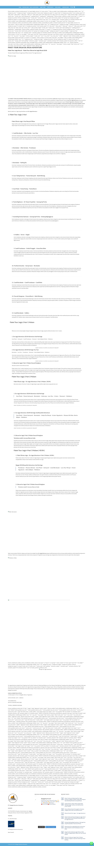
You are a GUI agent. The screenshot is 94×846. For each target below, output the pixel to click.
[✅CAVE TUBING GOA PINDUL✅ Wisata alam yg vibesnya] (56, 819)
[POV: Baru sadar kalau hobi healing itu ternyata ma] (37, 811)
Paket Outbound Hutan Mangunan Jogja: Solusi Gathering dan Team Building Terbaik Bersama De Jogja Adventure (75, 818)
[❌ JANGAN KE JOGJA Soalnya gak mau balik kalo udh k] (37, 815)
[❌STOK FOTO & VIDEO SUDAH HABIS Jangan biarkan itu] (56, 815)
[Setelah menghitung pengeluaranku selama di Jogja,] (50, 811)
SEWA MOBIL (58, 7)
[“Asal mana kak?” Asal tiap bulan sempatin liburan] (44, 808)
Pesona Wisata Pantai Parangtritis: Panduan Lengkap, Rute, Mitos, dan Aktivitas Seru (74, 809)
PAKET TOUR (42, 7)
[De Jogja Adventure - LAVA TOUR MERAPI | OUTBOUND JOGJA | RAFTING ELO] (47, 3)
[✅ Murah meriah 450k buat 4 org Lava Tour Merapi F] (50, 823)
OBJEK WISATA (50, 7)
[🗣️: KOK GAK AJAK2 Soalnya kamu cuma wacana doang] (37, 823)
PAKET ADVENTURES (34, 7)
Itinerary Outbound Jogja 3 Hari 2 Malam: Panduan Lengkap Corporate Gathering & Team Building (75, 838)
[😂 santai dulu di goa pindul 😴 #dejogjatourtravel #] (37, 808)
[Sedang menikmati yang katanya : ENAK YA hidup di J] (50, 808)
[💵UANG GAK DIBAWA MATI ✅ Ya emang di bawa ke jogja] (44, 819)
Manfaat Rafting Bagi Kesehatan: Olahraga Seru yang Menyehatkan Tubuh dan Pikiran (75, 823)
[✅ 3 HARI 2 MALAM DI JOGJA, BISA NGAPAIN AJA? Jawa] (44, 815)
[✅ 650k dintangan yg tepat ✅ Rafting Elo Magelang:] (50, 819)
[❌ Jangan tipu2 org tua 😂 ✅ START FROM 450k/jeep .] (37, 819)
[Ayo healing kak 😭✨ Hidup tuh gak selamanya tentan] (56, 808)
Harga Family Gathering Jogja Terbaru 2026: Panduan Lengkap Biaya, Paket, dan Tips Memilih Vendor (75, 833)
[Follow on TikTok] (72, 7)
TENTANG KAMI (25, 7)
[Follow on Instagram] (71, 7)
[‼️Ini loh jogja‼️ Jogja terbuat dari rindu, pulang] (50, 815)
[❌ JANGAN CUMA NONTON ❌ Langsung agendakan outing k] (56, 823)
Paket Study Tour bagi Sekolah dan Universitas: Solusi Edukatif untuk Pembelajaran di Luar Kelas (75, 828)
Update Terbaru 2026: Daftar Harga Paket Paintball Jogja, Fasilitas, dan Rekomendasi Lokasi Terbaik (74, 805)
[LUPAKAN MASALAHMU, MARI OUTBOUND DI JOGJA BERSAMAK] (56, 811)
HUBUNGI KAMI (65, 7)
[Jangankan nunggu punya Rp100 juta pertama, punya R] (44, 811)
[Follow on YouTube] (74, 7)
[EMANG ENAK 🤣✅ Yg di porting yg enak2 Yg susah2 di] (44, 823)
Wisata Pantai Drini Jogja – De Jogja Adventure (75, 813)
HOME (20, 7)
